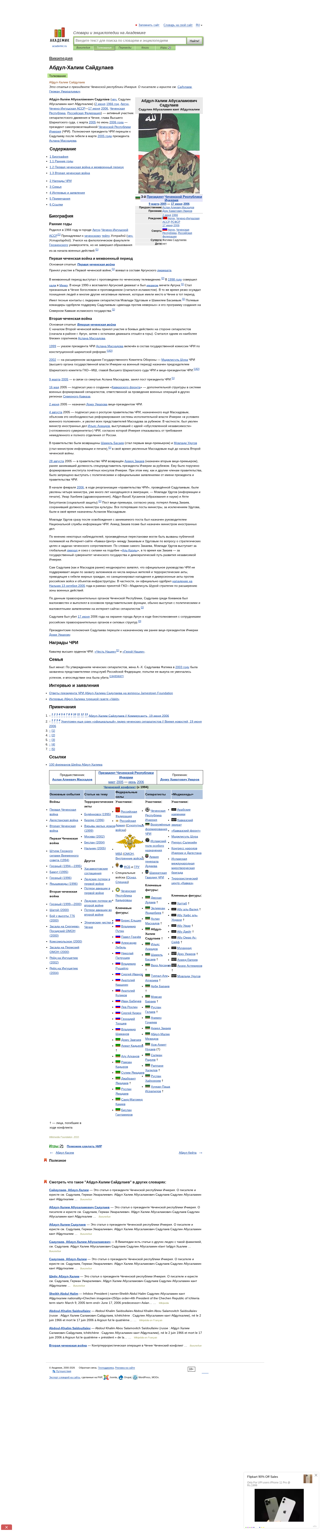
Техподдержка (106, 1367)
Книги (145, 47)
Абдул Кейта (188, 1152)
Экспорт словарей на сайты (64, 1377)
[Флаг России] (164, 229)
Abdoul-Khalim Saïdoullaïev (70, 1328)
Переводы (125, 47)
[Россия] (118, 920)
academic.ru (59, 46)
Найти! (194, 41)
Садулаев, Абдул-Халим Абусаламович (79, 1242)
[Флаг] (137, 198)
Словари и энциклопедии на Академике (109, 33)
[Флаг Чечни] (118, 1040)
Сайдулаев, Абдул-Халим (69, 1190)
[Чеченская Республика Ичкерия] (147, 897)
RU (198, 25)
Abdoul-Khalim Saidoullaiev (70, 1311)
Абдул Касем (65, 1152)
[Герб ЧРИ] (147, 810)
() (64, 855)
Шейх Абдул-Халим (64, 1276)
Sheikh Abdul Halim (63, 1293)
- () (65, 931)
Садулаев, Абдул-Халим (68, 1259)
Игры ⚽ (165, 47)
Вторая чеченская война (68, 1345)
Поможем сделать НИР (84, 1146)
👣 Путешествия (61, 1371)
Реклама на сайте (125, 1367)
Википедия (83, 47)
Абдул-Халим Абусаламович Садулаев (79, 1207)
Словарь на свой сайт (178, 25)
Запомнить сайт (149, 25)
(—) (66, 866)
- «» (84, 699)
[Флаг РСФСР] (164, 218)
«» (105, 651)
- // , (129, 715)
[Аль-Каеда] (173, 809)
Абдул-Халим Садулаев (67, 1224)
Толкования (104, 47)
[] (59, 234)
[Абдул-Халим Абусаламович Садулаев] (169, 192)
